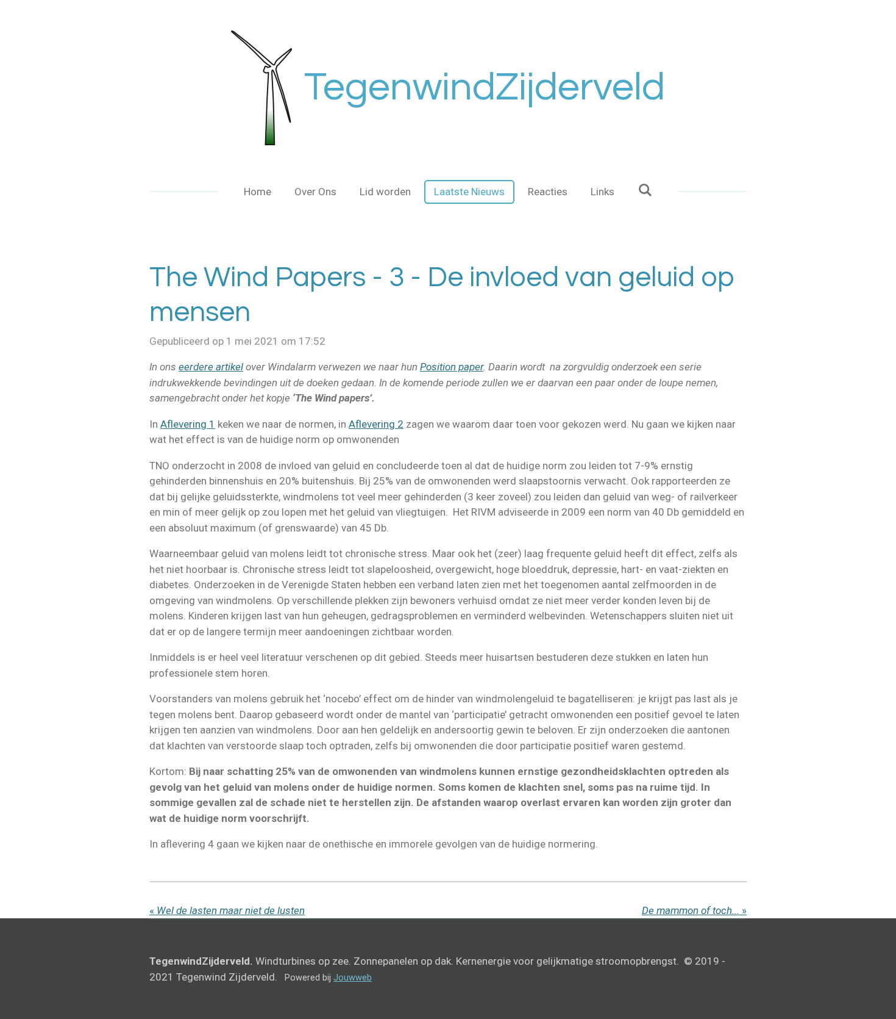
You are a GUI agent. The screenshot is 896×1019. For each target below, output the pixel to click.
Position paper (451, 367)
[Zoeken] (645, 190)
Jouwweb (352, 978)
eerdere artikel (211, 367)
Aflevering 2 (376, 424)
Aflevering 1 (187, 424)
